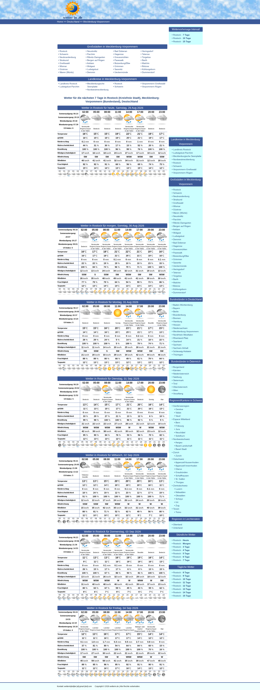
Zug (177, 505)
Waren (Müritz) (67, 72)
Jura (178, 429)
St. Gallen (180, 479)
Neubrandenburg (68, 57)
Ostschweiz (178, 459)
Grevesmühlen (121, 57)
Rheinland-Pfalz (180, 338)
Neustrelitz (92, 51)
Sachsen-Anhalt (180, 348)
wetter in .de (72, 17)
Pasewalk (119, 60)
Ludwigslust (92, 69)
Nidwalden (181, 492)
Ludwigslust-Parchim (69, 86)
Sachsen (177, 344)
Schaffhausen (182, 475)
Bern (178, 422)
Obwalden (180, 495)
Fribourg (180, 426)
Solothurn (180, 436)
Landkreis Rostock (68, 83)
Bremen (177, 318)
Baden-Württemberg (183, 305)
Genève (179, 409)
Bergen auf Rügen (96, 60)
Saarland (177, 341)
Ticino (178, 512)
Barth (144, 60)
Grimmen (119, 66)
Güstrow (64, 69)
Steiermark (178, 380)
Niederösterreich (181, 373)
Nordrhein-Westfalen (183, 335)
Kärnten (177, 370)
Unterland (178, 528)
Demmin (91, 72)
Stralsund (64, 60)
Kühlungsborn (148, 69)
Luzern (179, 489)
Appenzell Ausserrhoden (187, 462)
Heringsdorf (147, 51)
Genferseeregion (181, 406)
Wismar (63, 66)
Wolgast (91, 66)
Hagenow (119, 54)
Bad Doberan (121, 51)
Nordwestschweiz (181, 439)
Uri (177, 502)
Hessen (176, 325)
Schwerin (64, 54)
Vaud (178, 416)
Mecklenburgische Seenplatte (187, 156)
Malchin (145, 63)
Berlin (176, 311)
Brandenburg (179, 315)
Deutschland (73, 21)
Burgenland (178, 367)
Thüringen (178, 354)
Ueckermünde (121, 72)
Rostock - (181, 35)
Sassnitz (118, 69)
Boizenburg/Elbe (122, 63)
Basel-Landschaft (184, 446)
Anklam (90, 63)
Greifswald (65, 63)
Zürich (176, 452)
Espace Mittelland (181, 419)
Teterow (146, 54)
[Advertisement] (112, 34)
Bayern (176, 308)
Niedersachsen (180, 328)
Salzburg (177, 377)
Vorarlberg (178, 393)
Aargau (178, 442)
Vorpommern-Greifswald (153, 83)
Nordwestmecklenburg (97, 89)
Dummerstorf (148, 72)
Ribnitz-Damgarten (96, 57)
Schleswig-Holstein (182, 351)
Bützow (145, 66)
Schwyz (179, 499)
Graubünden (182, 472)
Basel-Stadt (181, 449)
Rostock (63, 51)
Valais (178, 412)
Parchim (91, 54)
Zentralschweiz (180, 485)
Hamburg (177, 321)
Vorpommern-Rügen (151, 86)
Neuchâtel (180, 432)
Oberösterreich (180, 387)
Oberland (177, 524)
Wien (175, 390)
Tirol (175, 383)
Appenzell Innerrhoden (186, 465)
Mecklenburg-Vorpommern (186, 331)
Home (60, 21)
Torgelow (146, 57)
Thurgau (180, 482)
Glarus (179, 469)
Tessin (176, 509)
